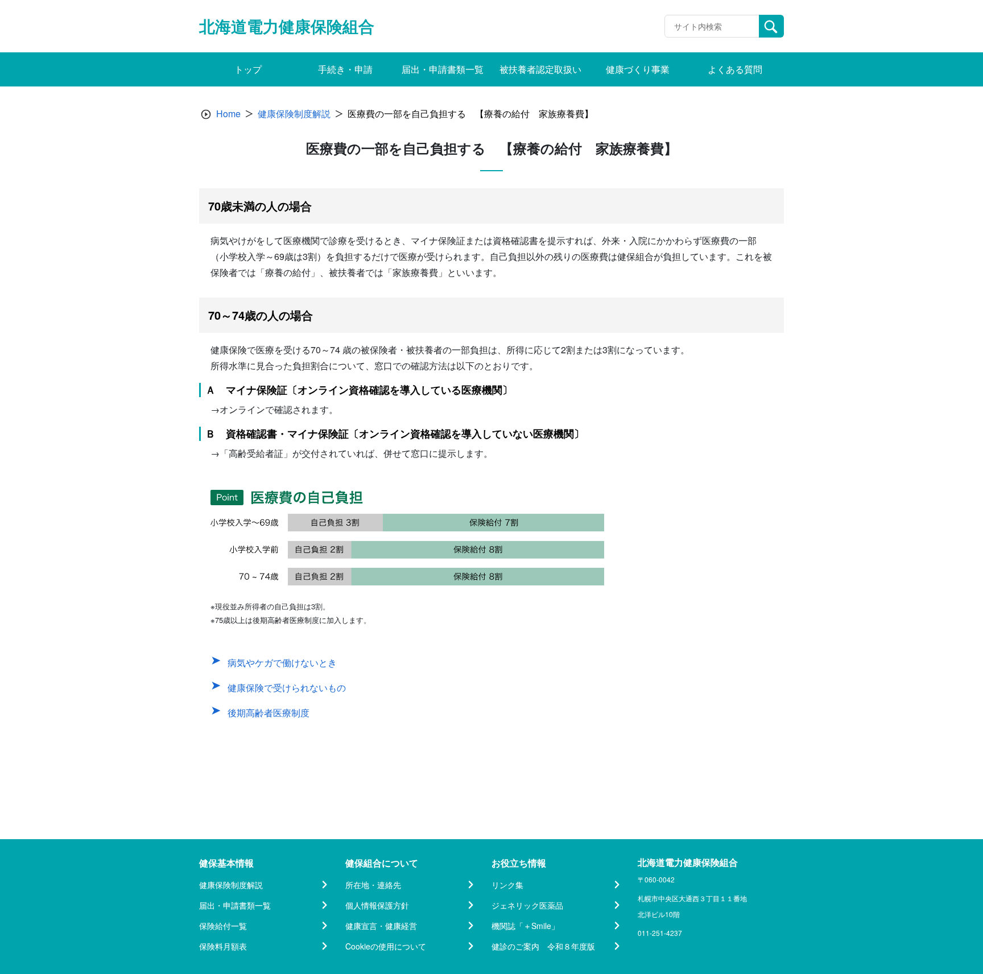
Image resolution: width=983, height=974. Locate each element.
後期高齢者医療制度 (268, 712)
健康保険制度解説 (294, 113)
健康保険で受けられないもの (287, 687)
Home (228, 113)
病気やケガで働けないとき (282, 662)
